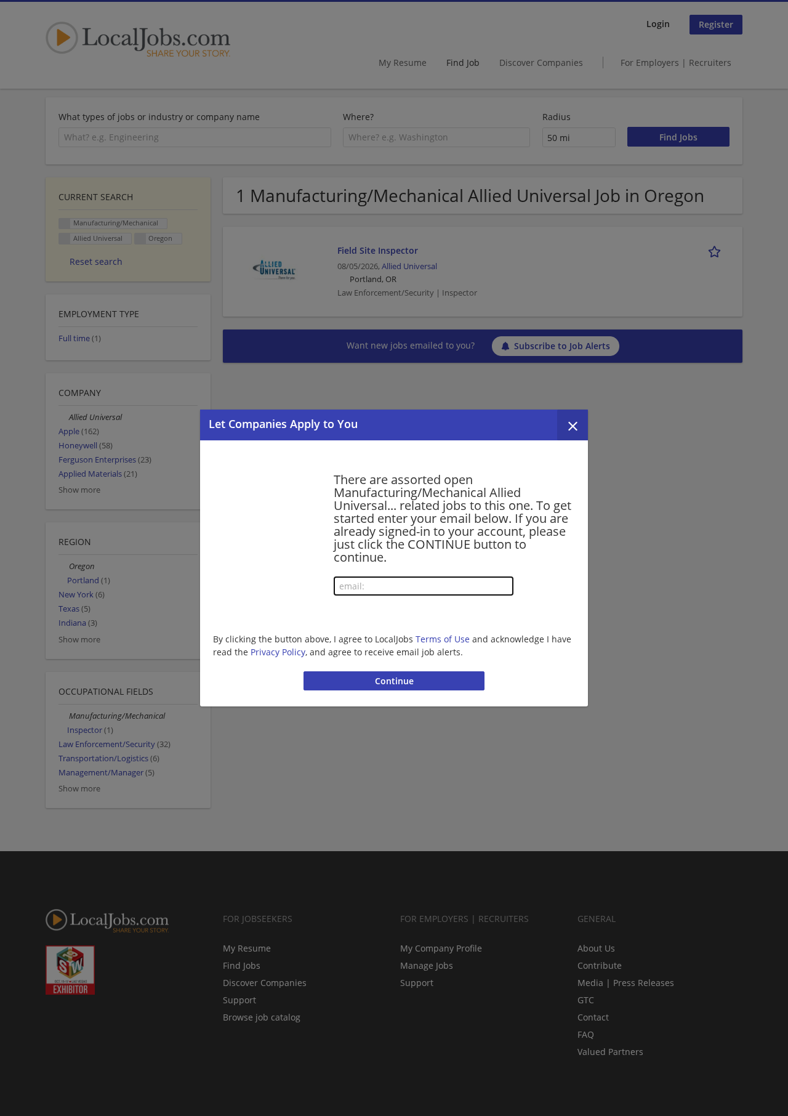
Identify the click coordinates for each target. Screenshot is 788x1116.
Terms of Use (443, 639)
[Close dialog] (572, 425)
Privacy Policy (278, 652)
